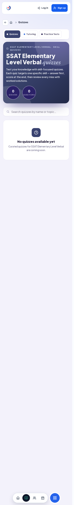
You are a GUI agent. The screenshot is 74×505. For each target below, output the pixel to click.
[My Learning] (26, 498)
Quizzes (13, 34)
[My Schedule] (42, 498)
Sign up (62, 8)
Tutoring (31, 34)
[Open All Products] (55, 498)
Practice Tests (51, 34)
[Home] (12, 22)
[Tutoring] (34, 498)
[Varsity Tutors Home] (8, 8)
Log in (44, 8)
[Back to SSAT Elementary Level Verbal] (5, 22)
